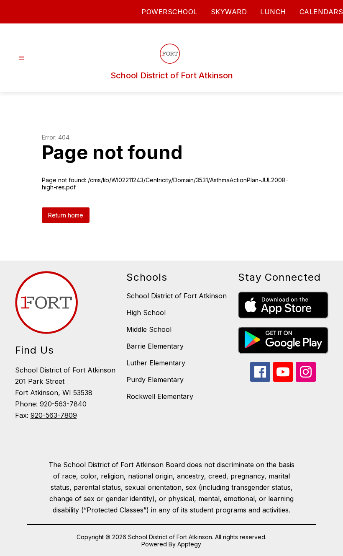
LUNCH (273, 12)
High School (146, 312)
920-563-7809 (54, 415)
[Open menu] (21, 58)
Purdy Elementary (155, 379)
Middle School (149, 329)
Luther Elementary (155, 363)
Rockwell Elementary (159, 396)
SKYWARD (229, 12)
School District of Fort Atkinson (176, 296)
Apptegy (189, 544)
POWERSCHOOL (169, 12)
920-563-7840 (63, 404)
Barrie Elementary (155, 346)
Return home (65, 215)
